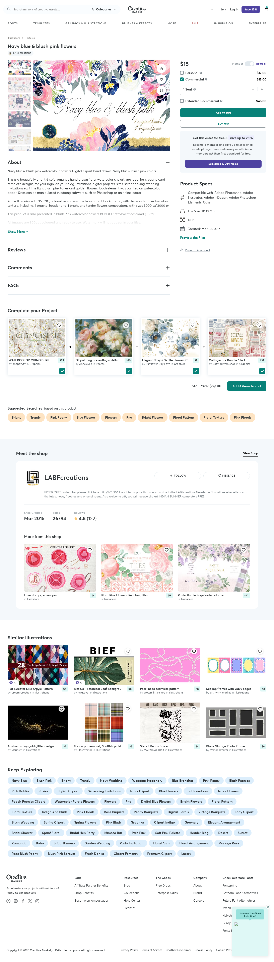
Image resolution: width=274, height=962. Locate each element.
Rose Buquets (114, 812)
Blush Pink (44, 781)
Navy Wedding (111, 781)
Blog (127, 885)
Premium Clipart (159, 854)
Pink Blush (113, 822)
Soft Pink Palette (167, 833)
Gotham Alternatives (240, 893)
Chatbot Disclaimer (178, 950)
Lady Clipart (244, 812)
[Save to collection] (161, 90)
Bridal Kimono (64, 843)
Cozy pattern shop (224, 364)
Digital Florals (178, 812)
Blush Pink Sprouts (61, 854)
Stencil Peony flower (154, 746)
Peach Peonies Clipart (28, 801)
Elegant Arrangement (224, 822)
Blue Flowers (168, 791)
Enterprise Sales (167, 893)
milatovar (83, 692)
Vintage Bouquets (211, 812)
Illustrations (14, 37)
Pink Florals (85, 812)
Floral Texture (22, 812)
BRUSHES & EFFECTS (137, 23)
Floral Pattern (222, 801)
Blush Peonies (239, 781)
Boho (40, 843)
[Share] (161, 68)
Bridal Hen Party (82, 833)
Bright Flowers (191, 801)
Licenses (130, 908)
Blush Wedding (23, 822)
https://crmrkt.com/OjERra (134, 214)
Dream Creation (21, 692)
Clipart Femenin (126, 854)
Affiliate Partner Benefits (91, 885)
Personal (191, 73)
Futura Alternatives (239, 900)
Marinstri (16, 750)
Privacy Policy (129, 950)
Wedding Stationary (147, 781)
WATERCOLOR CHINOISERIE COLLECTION (40, 360)
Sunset (243, 833)
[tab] (19, 67)
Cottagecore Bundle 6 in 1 (227, 360)
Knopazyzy (19, 364)
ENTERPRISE (257, 23)
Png (128, 801)
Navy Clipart (139, 791)
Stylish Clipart (68, 791)
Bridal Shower (22, 833)
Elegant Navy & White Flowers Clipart (168, 360)
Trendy (85, 781)
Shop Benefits (84, 893)
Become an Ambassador (91, 900)
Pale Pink (139, 833)
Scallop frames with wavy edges (228, 689)
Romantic (19, 843)
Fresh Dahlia (94, 854)
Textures (30, 37)
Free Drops (163, 885)
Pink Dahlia (20, 791)
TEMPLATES (41, 23)
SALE (195, 23)
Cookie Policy (203, 950)
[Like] (161, 79)
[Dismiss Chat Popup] (268, 907)
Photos (100, 364)
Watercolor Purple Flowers (75, 801)
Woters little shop (154, 692)
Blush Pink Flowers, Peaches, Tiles (124, 595)
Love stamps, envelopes (40, 595)
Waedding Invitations (104, 791)
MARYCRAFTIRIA (154, 750)
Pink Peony (211, 781)
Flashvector (85, 750)
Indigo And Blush (54, 812)
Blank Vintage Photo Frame (225, 746)
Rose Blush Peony (25, 854)
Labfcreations (198, 791)
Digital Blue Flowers (156, 801)
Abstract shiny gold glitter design (31, 746)
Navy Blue (19, 781)
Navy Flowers (228, 791)
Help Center (132, 900)
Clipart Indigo (164, 822)
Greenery (191, 822)
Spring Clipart (54, 822)
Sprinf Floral (51, 833)
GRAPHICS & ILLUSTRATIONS (86, 23)
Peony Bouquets (146, 812)
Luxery (186, 854)
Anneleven (85, 364)
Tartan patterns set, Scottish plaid (97, 746)
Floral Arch (161, 843)
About (197, 885)
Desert (223, 833)
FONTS (13, 23)
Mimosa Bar (113, 833)
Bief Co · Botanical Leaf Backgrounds (100, 689)
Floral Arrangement (194, 843)
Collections (131, 893)
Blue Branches (182, 781)
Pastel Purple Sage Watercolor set (201, 595)
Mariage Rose (228, 843)
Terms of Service (151, 950)
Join (224, 9)
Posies (43, 791)
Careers (198, 900)
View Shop (250, 453)
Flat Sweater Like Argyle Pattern (30, 689)
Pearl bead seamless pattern (160, 689)
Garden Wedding (97, 843)
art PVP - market (220, 692)
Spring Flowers (85, 822)
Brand (197, 893)
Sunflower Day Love (158, 364)
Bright (66, 781)
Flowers (110, 801)
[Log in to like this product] (59, 325)
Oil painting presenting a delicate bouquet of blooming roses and (120, 360)
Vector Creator (219, 750)
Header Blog (199, 833)
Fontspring (229, 885)
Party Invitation (131, 843)
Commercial (194, 79)
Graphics (35, 364)
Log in (234, 9)
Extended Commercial (202, 101)
